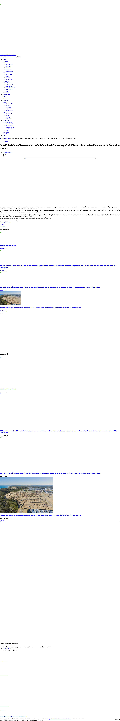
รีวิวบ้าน (7, 76)
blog (7, 91)
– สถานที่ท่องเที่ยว (4, 695)
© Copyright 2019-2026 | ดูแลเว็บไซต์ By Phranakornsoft (13, 716)
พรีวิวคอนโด (4, 664)
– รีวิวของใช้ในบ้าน (4, 694)
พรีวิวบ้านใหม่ (9, 74)
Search (1, 56)
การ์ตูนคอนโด (9, 69)
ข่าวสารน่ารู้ (5, 61)
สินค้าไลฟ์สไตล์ (9, 84)
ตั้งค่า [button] (115, 719)
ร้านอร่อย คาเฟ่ (9, 86)
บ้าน (4, 73)
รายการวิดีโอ (6, 81)
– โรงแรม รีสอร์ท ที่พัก (5, 697)
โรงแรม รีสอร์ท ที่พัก (10, 88)
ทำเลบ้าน (8, 78)
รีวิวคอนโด (8, 66)
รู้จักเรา (4, 96)
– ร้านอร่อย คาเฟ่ (4, 692)
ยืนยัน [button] (119, 719)
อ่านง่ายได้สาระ (6, 94)
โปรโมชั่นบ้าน (9, 79)
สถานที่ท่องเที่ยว (9, 89)
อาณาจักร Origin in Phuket (8, 246)
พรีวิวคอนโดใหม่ (9, 64)
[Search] (17, 221)
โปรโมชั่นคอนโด (9, 71)
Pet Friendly (6, 93)
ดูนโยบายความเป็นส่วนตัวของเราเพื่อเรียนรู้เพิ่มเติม (60, 719)
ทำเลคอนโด (8, 68)
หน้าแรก (5, 59)
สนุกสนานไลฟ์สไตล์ (7, 83)
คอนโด (4, 63)
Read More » (3, 248)
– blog (1, 690)
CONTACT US (4, 713)
